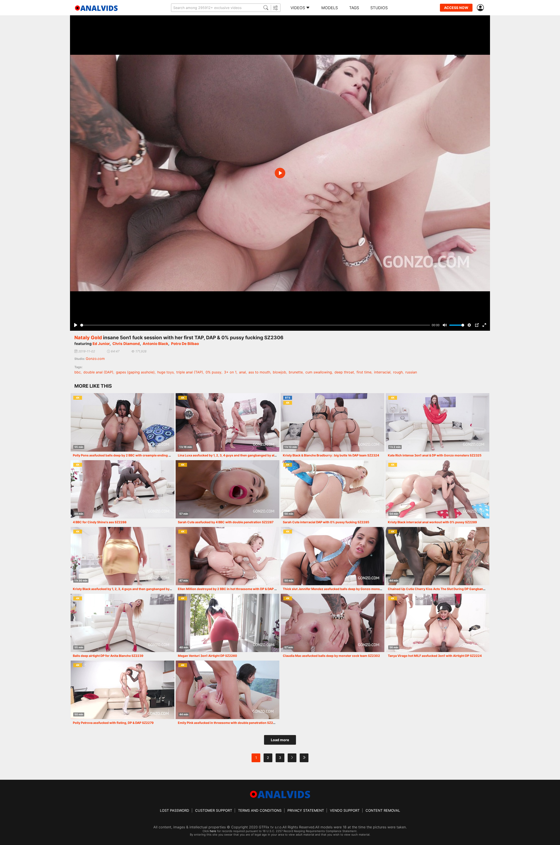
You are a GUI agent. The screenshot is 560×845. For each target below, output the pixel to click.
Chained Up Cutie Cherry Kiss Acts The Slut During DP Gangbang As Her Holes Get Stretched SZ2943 (463, 589)
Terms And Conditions (260, 810)
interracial (382, 372)
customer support (213, 810)
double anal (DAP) (98, 372)
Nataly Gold (88, 337)
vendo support (345, 810)
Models (329, 7)
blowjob (279, 372)
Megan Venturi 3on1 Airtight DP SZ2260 (207, 656)
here (213, 831)
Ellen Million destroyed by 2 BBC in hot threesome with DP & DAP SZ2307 (232, 589)
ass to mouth (259, 372)
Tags (354, 7)
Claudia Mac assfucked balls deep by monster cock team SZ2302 (331, 656)
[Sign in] (481, 8)
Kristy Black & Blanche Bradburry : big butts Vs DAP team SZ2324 (331, 455)
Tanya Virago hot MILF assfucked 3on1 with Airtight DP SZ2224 (435, 656)
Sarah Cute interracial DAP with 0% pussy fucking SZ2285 (326, 522)
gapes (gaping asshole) (135, 372)
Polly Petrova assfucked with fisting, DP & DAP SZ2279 (113, 723)
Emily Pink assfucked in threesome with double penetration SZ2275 (228, 723)
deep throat (344, 372)
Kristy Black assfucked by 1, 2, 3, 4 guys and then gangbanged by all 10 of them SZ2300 (138, 589)
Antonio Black (155, 343)
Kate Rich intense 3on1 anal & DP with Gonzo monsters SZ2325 (434, 455)
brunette (296, 372)
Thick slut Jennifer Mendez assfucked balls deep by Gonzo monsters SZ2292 (340, 589)
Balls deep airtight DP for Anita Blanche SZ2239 (108, 656)
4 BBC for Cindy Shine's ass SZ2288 (99, 522)
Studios (379, 7)
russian (411, 372)
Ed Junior (101, 343)
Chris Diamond (126, 343)
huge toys (165, 372)
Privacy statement (305, 810)
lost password (174, 810)
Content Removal (383, 810)
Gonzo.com (95, 358)
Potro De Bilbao (185, 343)
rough (398, 372)
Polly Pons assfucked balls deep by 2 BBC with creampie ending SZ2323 (126, 455)
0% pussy (213, 372)
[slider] (255, 325)
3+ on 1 (230, 372)
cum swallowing (318, 372)
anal (242, 372)
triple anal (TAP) (189, 372)
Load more (280, 740)
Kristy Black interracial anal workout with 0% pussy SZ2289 (432, 522)
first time (364, 372)
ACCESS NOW (456, 7)
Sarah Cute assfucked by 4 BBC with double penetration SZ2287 (225, 522)
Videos (297, 7)
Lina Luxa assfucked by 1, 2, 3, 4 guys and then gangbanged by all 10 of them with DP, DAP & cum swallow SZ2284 (262, 455)
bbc (77, 372)
